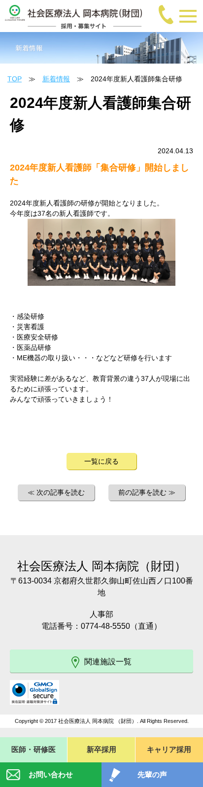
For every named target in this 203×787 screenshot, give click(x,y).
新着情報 (56, 79)
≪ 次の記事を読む (56, 492)
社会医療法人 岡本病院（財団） (101, 566)
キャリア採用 (169, 749)
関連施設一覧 (108, 661)
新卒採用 (101, 749)
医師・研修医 (33, 749)
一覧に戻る (101, 461)
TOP (14, 79)
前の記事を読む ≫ (146, 492)
